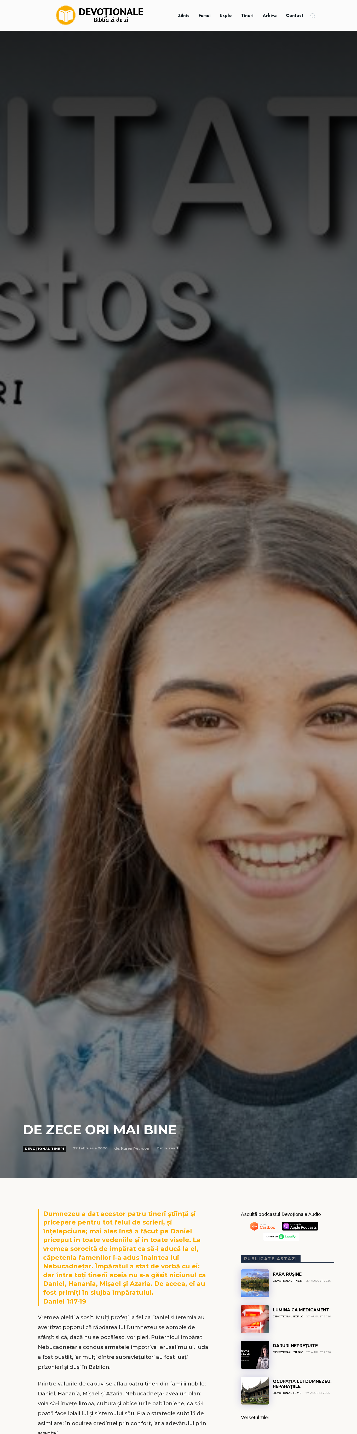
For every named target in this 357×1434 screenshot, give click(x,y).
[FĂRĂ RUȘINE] (255, 1283)
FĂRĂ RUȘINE (287, 1274)
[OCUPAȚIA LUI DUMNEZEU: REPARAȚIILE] (255, 1391)
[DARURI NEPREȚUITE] (255, 1355)
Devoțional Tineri (44, 1149)
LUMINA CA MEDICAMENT (301, 1309)
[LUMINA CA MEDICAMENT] (255, 1319)
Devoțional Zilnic (288, 1352)
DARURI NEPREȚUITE (295, 1345)
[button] (312, 15)
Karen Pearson (135, 1148)
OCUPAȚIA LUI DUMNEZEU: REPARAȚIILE (302, 1384)
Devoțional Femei (288, 1393)
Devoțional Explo (288, 1316)
